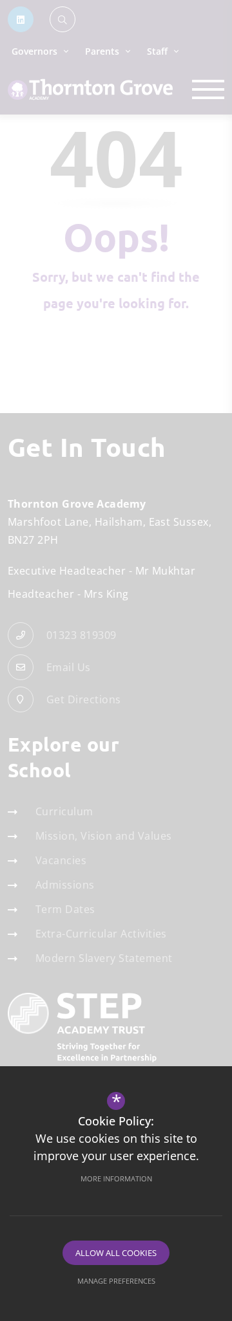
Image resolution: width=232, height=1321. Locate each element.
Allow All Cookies (116, 1253)
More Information (116, 1178)
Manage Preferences (116, 1281)
